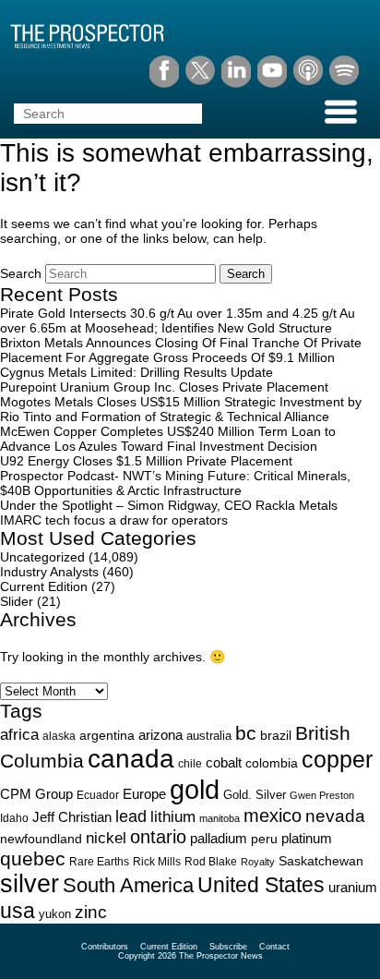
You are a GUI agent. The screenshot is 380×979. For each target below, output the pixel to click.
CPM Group (36, 794)
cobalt (224, 762)
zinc (91, 912)
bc (245, 732)
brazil (275, 735)
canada (131, 758)
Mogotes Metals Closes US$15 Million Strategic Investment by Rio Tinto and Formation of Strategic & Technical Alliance (181, 409)
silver (29, 884)
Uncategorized (42, 557)
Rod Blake (210, 861)
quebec (32, 858)
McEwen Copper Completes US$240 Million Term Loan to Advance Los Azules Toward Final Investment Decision (168, 438)
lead (131, 816)
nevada (335, 816)
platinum (306, 838)
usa (17, 911)
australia (209, 736)
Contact (274, 946)
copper (337, 759)
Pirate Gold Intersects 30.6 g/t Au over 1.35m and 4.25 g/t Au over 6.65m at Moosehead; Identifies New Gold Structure (177, 320)
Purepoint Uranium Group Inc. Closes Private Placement (164, 387)
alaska (59, 736)
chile (190, 763)
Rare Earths (99, 861)
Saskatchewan (321, 860)
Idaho (14, 818)
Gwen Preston (322, 795)
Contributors (104, 946)
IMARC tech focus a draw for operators (114, 520)
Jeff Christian (72, 817)
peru (264, 838)
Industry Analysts (49, 571)
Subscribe (228, 946)
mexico (272, 815)
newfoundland (41, 839)
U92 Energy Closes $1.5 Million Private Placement (146, 460)
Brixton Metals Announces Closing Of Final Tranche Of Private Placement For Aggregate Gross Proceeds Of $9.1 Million (181, 350)
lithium (173, 817)
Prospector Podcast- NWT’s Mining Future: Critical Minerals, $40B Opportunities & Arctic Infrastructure (175, 483)
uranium (352, 887)
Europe (144, 794)
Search (21, 273)
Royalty (258, 861)
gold (195, 789)
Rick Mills (157, 861)
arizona (160, 735)
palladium (218, 838)
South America (128, 885)
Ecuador (98, 795)
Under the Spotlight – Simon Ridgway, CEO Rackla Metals (169, 505)
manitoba (219, 818)
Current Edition (44, 586)
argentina (107, 736)
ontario (158, 837)
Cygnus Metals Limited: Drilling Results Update (136, 372)
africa (19, 734)
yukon (55, 914)
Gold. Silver (254, 795)
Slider (16, 601)
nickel (106, 837)
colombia (271, 763)
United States (261, 885)
